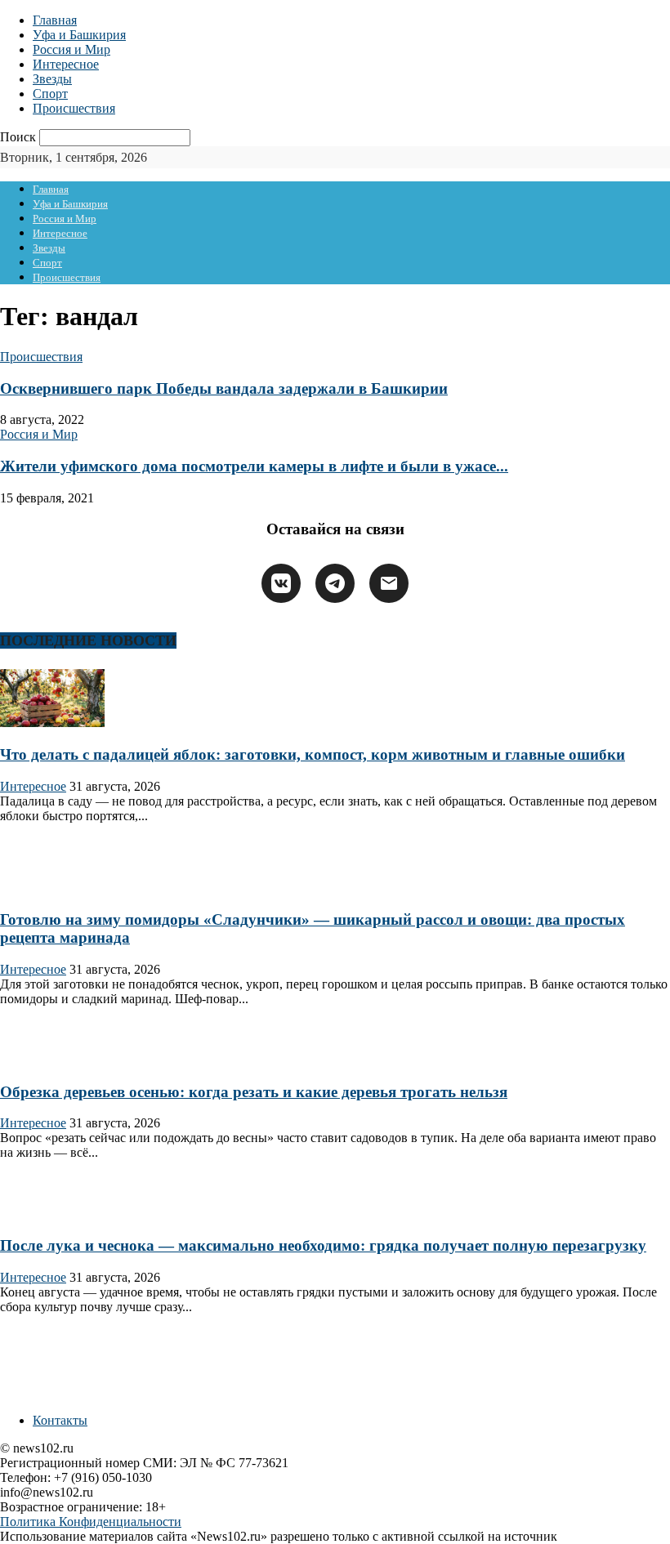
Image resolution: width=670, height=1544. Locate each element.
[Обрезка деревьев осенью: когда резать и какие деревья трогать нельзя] (52, 1060)
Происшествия (74, 108)
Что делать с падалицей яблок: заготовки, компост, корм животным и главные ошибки (312, 754)
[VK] (281, 583)
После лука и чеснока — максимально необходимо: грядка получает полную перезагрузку (323, 1245)
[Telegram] (335, 583)
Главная (55, 20)
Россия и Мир (71, 49)
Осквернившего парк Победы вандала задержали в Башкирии (224, 388)
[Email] (389, 583)
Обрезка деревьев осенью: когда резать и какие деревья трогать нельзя (253, 1091)
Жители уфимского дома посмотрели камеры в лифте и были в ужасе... (254, 466)
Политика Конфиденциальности (90, 1521)
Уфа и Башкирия (79, 35)
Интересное (66, 64)
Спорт (50, 93)
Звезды (52, 79)
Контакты (60, 1420)
